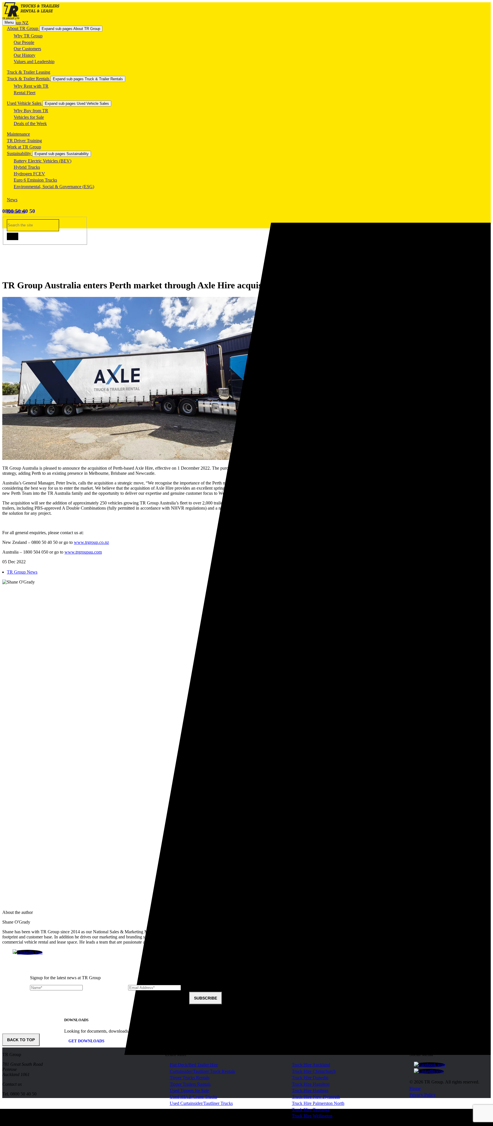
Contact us (12, 1084)
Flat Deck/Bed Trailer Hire (194, 1064)
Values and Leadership (34, 61)
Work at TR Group (24, 146)
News (12, 199)
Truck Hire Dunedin (310, 1077)
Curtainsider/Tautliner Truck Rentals (202, 1071)
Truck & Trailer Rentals (28, 78)
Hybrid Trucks (27, 167)
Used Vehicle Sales (25, 103)
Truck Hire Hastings (310, 1090)
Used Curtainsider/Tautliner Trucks (201, 1103)
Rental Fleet (24, 92)
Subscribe (205, 998)
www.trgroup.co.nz (91, 542)
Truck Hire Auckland (311, 1064)
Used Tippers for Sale (189, 1090)
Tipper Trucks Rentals (189, 1077)
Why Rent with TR (31, 86)
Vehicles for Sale (29, 117)
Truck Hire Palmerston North (318, 1103)
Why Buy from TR (31, 110)
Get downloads (86, 1041)
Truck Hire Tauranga (311, 1109)
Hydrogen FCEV (29, 173)
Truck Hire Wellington (312, 1115)
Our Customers (27, 48)
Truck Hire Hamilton (311, 1084)
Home (415, 1088)
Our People (24, 42)
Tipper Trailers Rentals (190, 1084)
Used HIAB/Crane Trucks (193, 1096)
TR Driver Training (24, 140)
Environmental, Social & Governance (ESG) (54, 186)
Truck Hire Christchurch (314, 1071)
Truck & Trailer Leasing (28, 72)
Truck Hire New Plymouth (316, 1096)
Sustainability (19, 153)
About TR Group (23, 28)
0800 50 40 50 (18, 211)
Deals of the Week (30, 123)
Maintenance (18, 134)
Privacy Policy (422, 1094)
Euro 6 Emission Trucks (35, 180)
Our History (24, 55)
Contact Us (17, 222)
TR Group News (22, 572)
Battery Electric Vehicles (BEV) (42, 160)
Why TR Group (28, 35)
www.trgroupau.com (83, 552)
